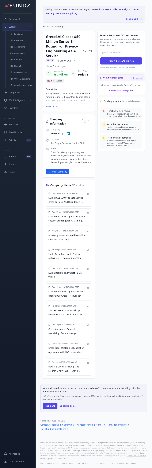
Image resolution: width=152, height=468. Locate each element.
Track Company (59, 171)
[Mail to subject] (90, 51)
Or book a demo (68, 406)
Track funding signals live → (54, 428)
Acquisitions (131, 463)
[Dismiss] (141, 19)
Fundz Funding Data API (136, 456)
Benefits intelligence (101, 463)
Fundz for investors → (118, 424)
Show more (51, 106)
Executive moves (117, 463)
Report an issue (86, 121)
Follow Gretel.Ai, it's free (121, 60)
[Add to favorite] (85, 51)
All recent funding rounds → (91, 424)
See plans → (132, 19)
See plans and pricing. (67, 13)
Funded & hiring (67, 463)
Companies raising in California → (57, 424)
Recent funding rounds (49, 463)
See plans (50, 406)
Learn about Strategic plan (122, 90)
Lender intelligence (83, 463)
